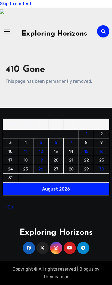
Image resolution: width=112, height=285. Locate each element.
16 (101, 151)
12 (41, 151)
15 (86, 151)
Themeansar (55, 276)
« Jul (9, 206)
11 (25, 151)
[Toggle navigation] (7, 31)
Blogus (86, 269)
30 (101, 168)
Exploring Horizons (54, 33)
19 (41, 160)
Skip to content (16, 3)
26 (40, 168)
